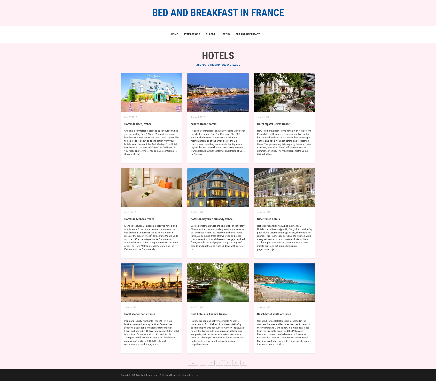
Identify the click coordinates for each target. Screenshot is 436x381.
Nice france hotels (268, 219)
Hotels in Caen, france (138, 124)
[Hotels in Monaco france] (151, 187)
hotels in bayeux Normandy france (212, 219)
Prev (193, 363)
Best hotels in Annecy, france (209, 314)
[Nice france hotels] (284, 187)
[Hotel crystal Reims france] (284, 92)
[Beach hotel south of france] (284, 282)
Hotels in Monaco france (139, 219)
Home (174, 34)
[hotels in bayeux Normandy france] (218, 187)
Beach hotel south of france (274, 314)
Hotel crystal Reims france (273, 124)
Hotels (225, 34)
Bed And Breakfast (248, 34)
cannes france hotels (203, 124)
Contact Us (187, 375)
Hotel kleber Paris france (139, 314)
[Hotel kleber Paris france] (151, 282)
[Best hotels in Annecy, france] (218, 282)
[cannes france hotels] (218, 92)
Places (210, 34)
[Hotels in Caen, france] (151, 92)
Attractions (192, 34)
